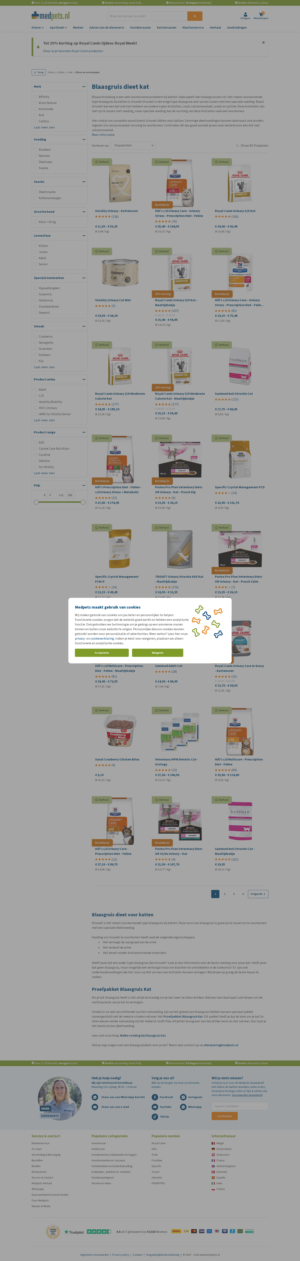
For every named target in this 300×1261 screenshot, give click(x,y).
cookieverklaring (102, 638)
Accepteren (102, 653)
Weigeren (157, 653)
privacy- (80, 638)
